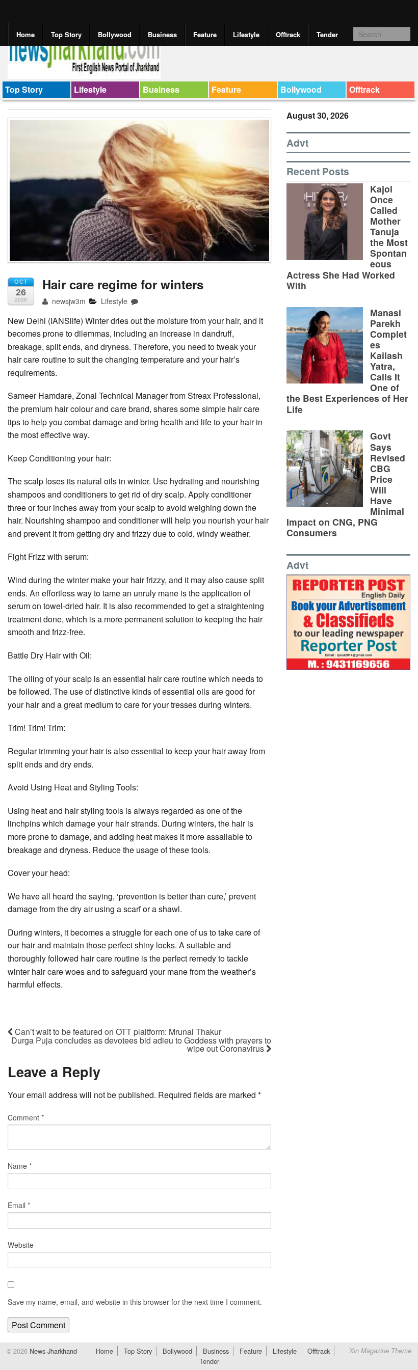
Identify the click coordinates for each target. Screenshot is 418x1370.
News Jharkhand (52, 1351)
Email (19, 1205)
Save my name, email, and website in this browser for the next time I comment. (135, 1302)
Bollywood (115, 34)
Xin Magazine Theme (380, 1350)
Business (162, 34)
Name (20, 1166)
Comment (26, 1117)
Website (21, 1245)
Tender (327, 34)
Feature (205, 34)
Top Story (66, 34)
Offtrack (288, 34)
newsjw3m (68, 301)
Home (25, 34)
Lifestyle (246, 34)
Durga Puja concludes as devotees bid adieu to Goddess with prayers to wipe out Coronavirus (141, 1044)
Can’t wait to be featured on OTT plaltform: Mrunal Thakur (117, 1031)
